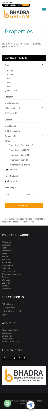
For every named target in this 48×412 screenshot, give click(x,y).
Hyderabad (13, 131)
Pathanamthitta (8, 271)
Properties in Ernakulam (21, 145)
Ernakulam (6, 245)
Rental (10, 71)
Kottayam (6, 259)
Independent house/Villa (12, 311)
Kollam (5, 257)
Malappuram (7, 265)
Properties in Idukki (19, 150)
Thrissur (5, 277)
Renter (10, 75)
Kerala (9, 141)
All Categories (13, 103)
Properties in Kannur (19, 155)
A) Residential (13, 108)
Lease (10, 87)
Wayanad (6, 280)
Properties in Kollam (19, 165)
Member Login (7, 2)
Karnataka (11, 136)
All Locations (13, 126)
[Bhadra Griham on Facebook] (4, 358)
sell (8, 83)
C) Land (12, 113)
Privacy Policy (7, 339)
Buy (8, 79)
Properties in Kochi (19, 160)
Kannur (5, 248)
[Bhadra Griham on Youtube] (14, 358)
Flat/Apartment (8, 308)
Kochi (4, 254)
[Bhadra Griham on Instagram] (19, 358)
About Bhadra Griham (11, 330)
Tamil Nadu (11, 176)
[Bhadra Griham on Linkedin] (9, 358)
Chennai (5, 286)
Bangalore (6, 283)
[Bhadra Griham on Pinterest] (24, 358)
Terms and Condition (10, 342)
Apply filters (24, 205)
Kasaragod (6, 251)
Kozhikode (6, 262)
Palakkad (6, 268)
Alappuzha (6, 242)
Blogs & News (7, 336)
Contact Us (6, 333)
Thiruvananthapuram (11, 274)
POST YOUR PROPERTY (15, 5)
